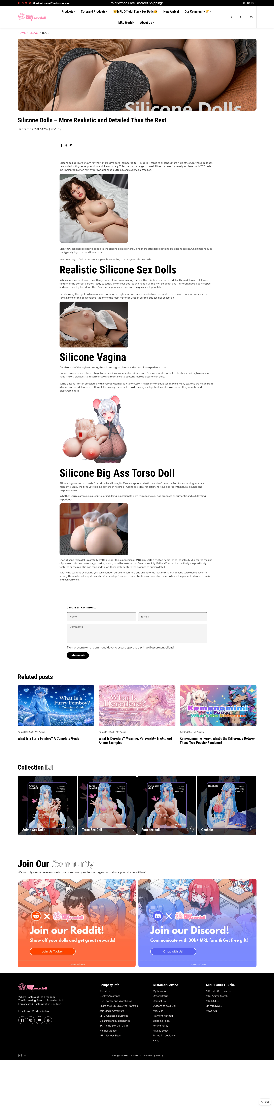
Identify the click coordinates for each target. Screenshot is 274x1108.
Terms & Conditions (164, 1035)
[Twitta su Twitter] (66, 145)
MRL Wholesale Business (114, 1015)
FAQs (156, 1040)
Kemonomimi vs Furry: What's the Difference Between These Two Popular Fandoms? (218, 740)
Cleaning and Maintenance (115, 1020)
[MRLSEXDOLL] (32, 17)
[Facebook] (19, 3)
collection (139, 576)
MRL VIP (158, 1010)
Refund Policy (160, 1025)
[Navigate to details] (71, 829)
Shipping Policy (161, 1020)
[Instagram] (23, 3)
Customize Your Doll (164, 1005)
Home (22, 32)
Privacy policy (160, 1030)
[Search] (231, 17)
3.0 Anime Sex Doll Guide (114, 1025)
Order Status (160, 995)
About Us (105, 991)
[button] (251, 17)
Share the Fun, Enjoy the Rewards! (119, 1005)
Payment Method (163, 1015)
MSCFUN (211, 1010)
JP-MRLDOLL (214, 1005)
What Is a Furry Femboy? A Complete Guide (48, 738)
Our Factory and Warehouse (116, 1000)
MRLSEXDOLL (136, 1055)
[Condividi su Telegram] (70, 145)
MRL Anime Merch (217, 995)
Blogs (34, 32)
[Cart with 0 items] (251, 17)
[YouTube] (26, 3)
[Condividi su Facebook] (62, 145)
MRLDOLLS (212, 1000)
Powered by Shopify (153, 1055)
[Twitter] (29, 3)
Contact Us (159, 1000)
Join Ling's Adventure (112, 1010)
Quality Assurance (110, 995)
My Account (160, 991)
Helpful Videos (108, 1030)
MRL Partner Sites (110, 1035)
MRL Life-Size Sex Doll (219, 991)
